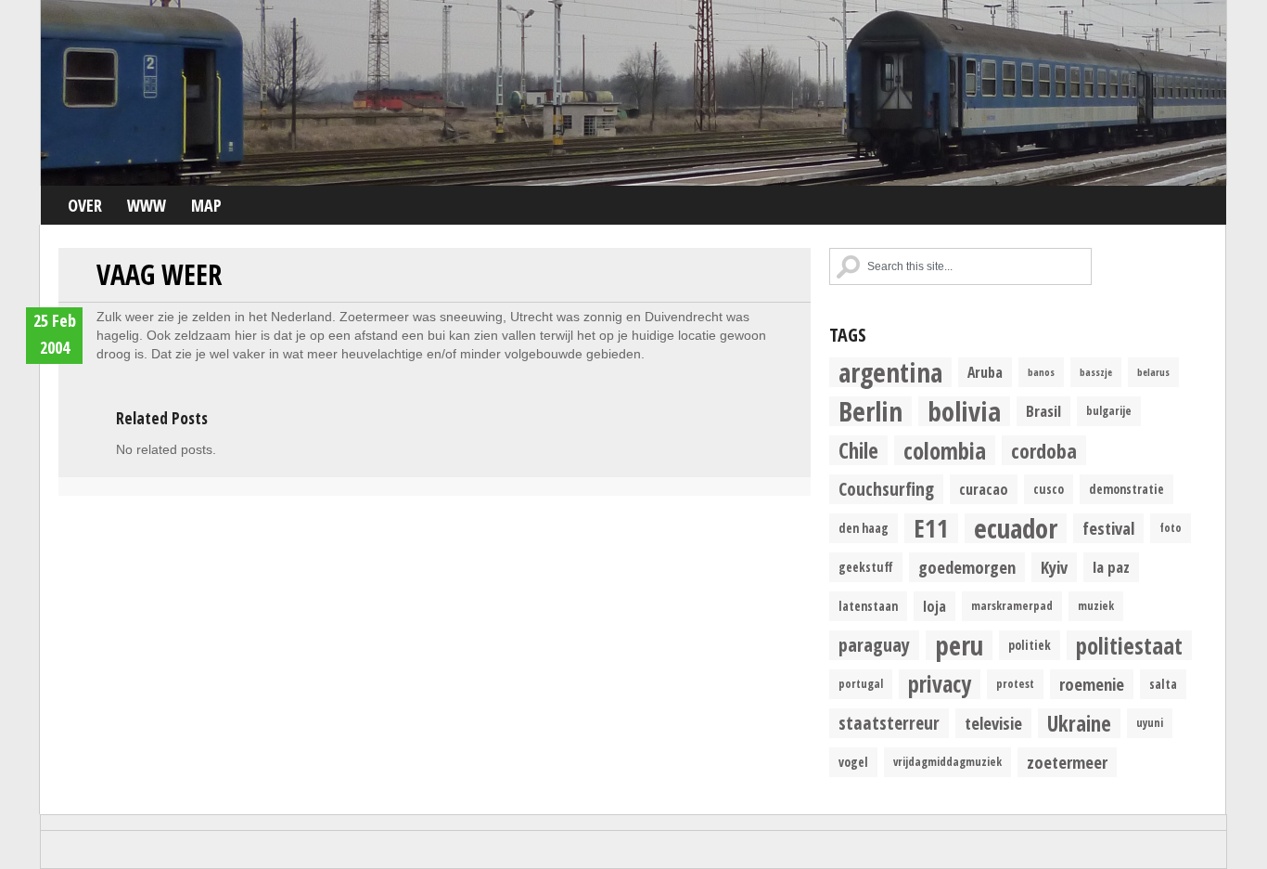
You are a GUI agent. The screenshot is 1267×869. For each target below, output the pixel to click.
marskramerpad (1012, 606)
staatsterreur (889, 722)
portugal (860, 684)
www (146, 205)
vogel (853, 762)
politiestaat (1129, 645)
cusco (1048, 489)
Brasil (1043, 411)
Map (206, 205)
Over (85, 205)
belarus (1153, 372)
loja (934, 606)
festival (1108, 527)
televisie (993, 722)
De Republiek (633, 93)
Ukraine (1079, 723)
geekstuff (865, 567)
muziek (1096, 606)
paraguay (874, 644)
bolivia (964, 411)
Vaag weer (159, 274)
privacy (939, 684)
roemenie (1091, 683)
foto (1170, 528)
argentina (890, 372)
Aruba (985, 372)
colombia (944, 450)
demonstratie (1126, 489)
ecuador (1015, 528)
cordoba (1044, 450)
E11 (931, 528)
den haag (863, 528)
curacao (983, 489)
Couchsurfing (886, 488)
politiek (1029, 645)
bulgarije (1109, 411)
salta (1163, 684)
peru (959, 645)
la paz (1111, 566)
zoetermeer (1067, 761)
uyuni (1149, 723)
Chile (858, 450)
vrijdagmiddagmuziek (947, 762)
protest (1015, 684)
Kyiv (1054, 566)
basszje (1096, 372)
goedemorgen (967, 566)
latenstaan (868, 606)
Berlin (870, 411)
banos (1041, 372)
